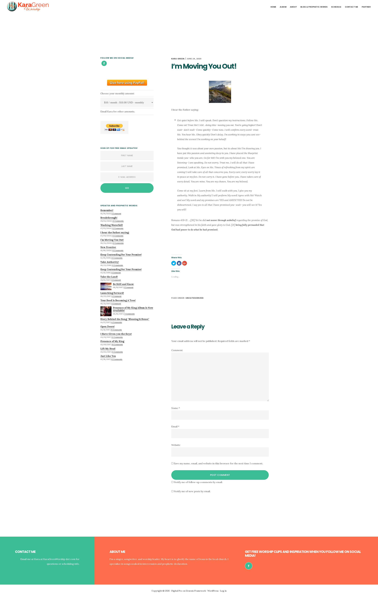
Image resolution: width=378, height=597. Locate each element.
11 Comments (117, 344)
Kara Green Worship (28, 6)
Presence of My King (112, 341)
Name (175, 408)
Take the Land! (109, 276)
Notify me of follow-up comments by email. (198, 482)
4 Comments (116, 322)
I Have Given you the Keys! (116, 333)
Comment (177, 350)
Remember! (106, 210)
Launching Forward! (112, 293)
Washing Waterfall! (111, 225)
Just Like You (108, 356)
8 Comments (116, 330)
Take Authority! (109, 262)
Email (175, 426)
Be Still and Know (123, 284)
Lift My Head (107, 348)
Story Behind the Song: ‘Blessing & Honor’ (124, 319)
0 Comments (118, 221)
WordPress (213, 590)
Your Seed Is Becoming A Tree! (118, 300)
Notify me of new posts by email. (192, 491)
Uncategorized (195, 298)
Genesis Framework (196, 590)
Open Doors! (107, 326)
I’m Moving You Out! (112, 239)
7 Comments (129, 314)
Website (175, 444)
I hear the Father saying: (114, 232)
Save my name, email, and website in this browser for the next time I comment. (218, 463)
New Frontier (108, 247)
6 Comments (117, 352)
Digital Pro (176, 590)
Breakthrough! (108, 217)
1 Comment (116, 213)
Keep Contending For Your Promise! (121, 254)
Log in (223, 590)
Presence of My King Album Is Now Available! (133, 309)
